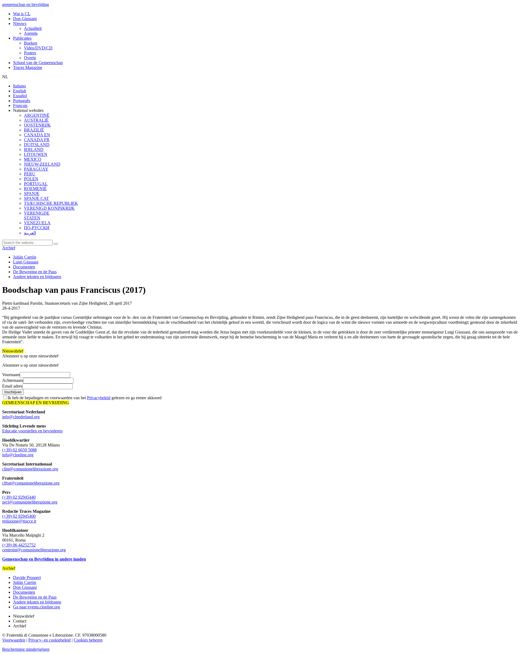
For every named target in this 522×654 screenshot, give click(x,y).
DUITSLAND (36, 144)
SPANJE (31, 193)
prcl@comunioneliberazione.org (29, 502)
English (19, 91)
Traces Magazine (27, 67)
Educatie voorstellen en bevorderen (32, 431)
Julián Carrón (24, 257)
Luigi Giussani (25, 262)
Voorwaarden (13, 640)
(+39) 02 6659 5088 (19, 450)
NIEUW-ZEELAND (42, 164)
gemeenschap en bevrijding (25, 4)
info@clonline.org (17, 454)
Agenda (31, 33)
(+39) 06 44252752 (19, 545)
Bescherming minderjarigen (25, 649)
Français (20, 105)
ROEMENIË (35, 188)
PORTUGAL (36, 183)
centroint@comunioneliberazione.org (34, 550)
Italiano (19, 86)
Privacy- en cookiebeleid (49, 640)
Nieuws (19, 23)
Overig (30, 57)
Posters (30, 53)
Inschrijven (12, 392)
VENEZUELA (37, 223)
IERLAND (34, 149)
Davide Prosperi (27, 577)
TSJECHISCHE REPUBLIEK (51, 203)
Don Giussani (25, 18)
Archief (8, 248)
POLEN (31, 179)
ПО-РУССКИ (36, 227)
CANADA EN (37, 135)
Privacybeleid (98, 397)
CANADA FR (36, 139)
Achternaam (12, 380)
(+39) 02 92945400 (19, 516)
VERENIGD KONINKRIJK (49, 208)
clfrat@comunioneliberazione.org (31, 483)
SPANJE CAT (36, 198)
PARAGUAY (36, 169)
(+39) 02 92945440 (19, 497)
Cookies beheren (88, 640)
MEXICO (32, 159)
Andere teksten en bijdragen (37, 276)
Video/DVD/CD (38, 48)
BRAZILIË (34, 130)
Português (21, 100)
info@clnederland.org (21, 416)
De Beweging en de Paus (35, 271)
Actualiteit (33, 28)
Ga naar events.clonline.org (36, 607)
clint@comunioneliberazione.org (30, 469)
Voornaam (11, 374)
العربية (30, 233)
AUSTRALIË (36, 120)
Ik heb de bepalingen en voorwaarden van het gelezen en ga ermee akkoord (84, 397)
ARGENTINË (36, 115)
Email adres (12, 386)
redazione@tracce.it (19, 521)
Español (20, 95)
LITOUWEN (35, 154)
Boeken (30, 43)
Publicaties (22, 38)
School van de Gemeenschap (38, 62)
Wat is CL (21, 13)
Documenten (24, 267)
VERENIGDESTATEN (36, 215)
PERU (29, 174)
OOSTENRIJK (37, 125)
